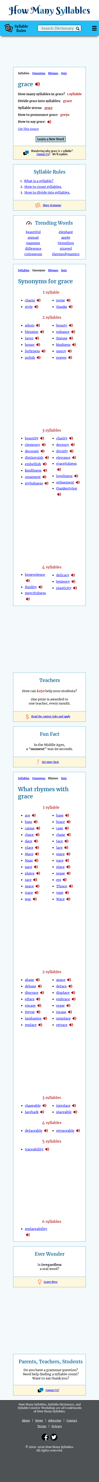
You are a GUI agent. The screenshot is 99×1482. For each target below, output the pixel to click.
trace (29, 893)
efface (30, 999)
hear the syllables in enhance (73, 332)
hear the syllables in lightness (43, 351)
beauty (61, 325)
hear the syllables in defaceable (46, 1130)
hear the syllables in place (68, 867)
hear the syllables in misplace (74, 1018)
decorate (32, 451)
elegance (63, 458)
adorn (29, 325)
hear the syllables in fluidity (40, 587)
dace (28, 841)
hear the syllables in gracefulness (59, 469)
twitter (53, 1437)
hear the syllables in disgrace (42, 992)
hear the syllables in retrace (71, 1025)
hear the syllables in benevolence (28, 580)
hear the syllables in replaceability (28, 1235)
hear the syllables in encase (39, 1005)
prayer (61, 357)
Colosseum (33, 254)
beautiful (33, 232)
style (29, 307)
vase (59, 893)
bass (28, 822)
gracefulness (66, 464)
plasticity (63, 588)
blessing (31, 332)
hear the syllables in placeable (75, 1112)
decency (62, 445)
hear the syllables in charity (71, 438)
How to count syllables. (43, 187)
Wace (60, 899)
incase (61, 1012)
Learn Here (51, 1282)
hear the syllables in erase (68, 1005)
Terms (41, 1426)
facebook (45, 1437)
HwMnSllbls (49, 10)
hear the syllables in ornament (44, 477)
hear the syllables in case (67, 828)
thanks (61, 307)
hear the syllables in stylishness (46, 483)
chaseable (33, 1106)
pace (28, 867)
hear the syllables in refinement (78, 482)
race (28, 880)
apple (65, 237)
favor (29, 338)
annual (33, 237)
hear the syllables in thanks (71, 307)
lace (59, 848)
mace (60, 854)
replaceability (36, 1229)
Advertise (54, 1420)
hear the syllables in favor (37, 338)
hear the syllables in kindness (74, 344)
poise (60, 300)
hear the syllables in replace (40, 1025)
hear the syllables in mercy (70, 351)
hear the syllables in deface (70, 986)
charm (30, 300)
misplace (63, 1018)
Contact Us (43, 154)
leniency (63, 581)
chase (60, 835)
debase (30, 986)
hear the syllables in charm (39, 300)
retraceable (65, 1131)
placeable (64, 1112)
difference (33, 249)
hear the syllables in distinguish (47, 457)
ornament (33, 477)
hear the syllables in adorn (38, 325)
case (59, 828)
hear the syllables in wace (68, 899)
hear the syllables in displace (73, 992)
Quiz (64, 73)
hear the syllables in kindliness (45, 470)
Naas (29, 860)
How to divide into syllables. (47, 192)
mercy (61, 351)
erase (60, 1005)
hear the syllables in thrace (71, 886)
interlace (63, 1106)
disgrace (31, 993)
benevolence (35, 575)
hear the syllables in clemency (44, 444)
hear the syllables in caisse (38, 828)
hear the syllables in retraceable (78, 1130)
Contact (72, 1420)
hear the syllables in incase (70, 1012)
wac (28, 899)
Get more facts (49, 762)
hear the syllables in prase (68, 873)
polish (30, 357)
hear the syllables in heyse (38, 1012)
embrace (63, 999)
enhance (63, 332)
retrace (61, 1025)
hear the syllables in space (37, 886)
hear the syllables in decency (73, 444)
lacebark (31, 1112)
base (60, 815)
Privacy (57, 1426)
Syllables (23, 270)
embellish (33, 464)
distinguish (34, 458)
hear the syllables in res (65, 880)
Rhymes (53, 73)
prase (60, 873)
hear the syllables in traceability (47, 1149)
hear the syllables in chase (69, 834)
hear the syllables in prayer (70, 357)
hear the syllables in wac (35, 899)
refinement (65, 482)
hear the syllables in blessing (42, 332)
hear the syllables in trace (36, 892)
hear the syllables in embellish (45, 464)
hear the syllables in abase (38, 980)
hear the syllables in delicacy (73, 575)
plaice (30, 873)
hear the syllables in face (66, 841)
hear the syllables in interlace (74, 1105)
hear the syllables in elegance (74, 457)
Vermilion (66, 243)
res (58, 880)
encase (30, 1005)
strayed (66, 249)
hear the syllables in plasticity (75, 588)
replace (31, 1025)
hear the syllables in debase (40, 986)
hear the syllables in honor (38, 344)
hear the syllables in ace (34, 815)
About (26, 1420)
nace (60, 860)
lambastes (33, 1018)
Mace (29, 854)
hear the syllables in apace (69, 980)
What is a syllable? (38, 181)
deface (61, 986)
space (29, 886)
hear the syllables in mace (37, 854)
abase (29, 980)
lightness (32, 351)
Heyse (30, 1012)
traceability (34, 1149)
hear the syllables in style (36, 307)
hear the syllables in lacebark (42, 1112)
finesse (61, 338)
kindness (63, 345)
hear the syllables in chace (37, 834)
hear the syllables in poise (68, 300)
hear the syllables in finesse (71, 338)
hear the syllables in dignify (71, 451)
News (39, 1420)
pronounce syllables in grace (49, 122)
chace (29, 835)
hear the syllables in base (67, 815)
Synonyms (38, 73)
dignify (62, 451)
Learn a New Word (50, 139)
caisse (30, 828)
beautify (31, 438)
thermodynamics (65, 254)
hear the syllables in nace (67, 860)
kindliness (33, 470)
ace (27, 815)
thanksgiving (66, 488)
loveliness (64, 476)
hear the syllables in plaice (38, 873)
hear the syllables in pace (36, 867)
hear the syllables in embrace (74, 999)
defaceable (33, 1131)
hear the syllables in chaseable (44, 1105)
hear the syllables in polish (39, 357)
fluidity (31, 587)
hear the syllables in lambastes (45, 1018)
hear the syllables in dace (36, 841)
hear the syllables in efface (38, 999)
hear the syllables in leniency (73, 581)
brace (60, 822)
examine (33, 243)
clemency (32, 445)
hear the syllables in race (35, 880)
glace (29, 848)
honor (30, 345)
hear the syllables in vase (67, 892)
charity (61, 438)
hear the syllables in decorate (42, 451)
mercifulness (35, 593)
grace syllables (37, 84)
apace (60, 980)
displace (63, 993)
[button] (77, 28)
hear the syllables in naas (36, 860)
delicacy (62, 575)
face (59, 841)
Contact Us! (52, 1390)
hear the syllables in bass (36, 822)
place (60, 867)
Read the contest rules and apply (49, 716)
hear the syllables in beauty (71, 325)
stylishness (34, 483)
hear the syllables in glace (37, 847)
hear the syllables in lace (66, 847)
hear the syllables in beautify (42, 438)
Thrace (61, 886)
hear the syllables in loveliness (76, 476)
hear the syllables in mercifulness (28, 599)
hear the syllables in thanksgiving (59, 494)
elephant (66, 232)
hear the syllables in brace (68, 822)
